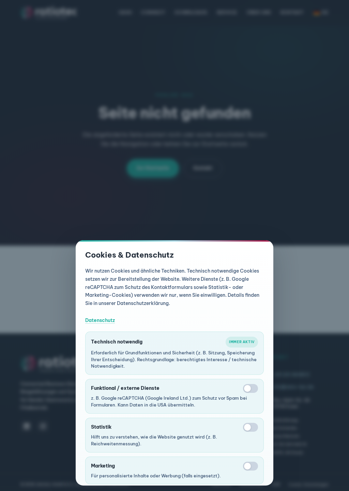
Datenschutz (100, 320)
